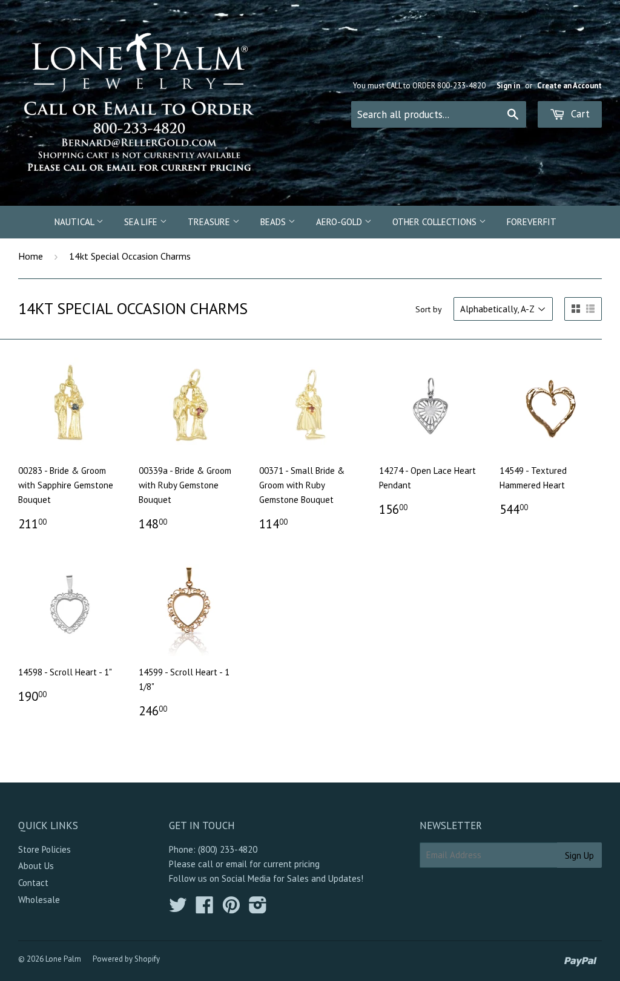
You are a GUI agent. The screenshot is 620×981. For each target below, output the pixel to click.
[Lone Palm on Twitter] (178, 908)
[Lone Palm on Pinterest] (231, 908)
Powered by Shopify (126, 959)
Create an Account (569, 85)
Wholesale (39, 899)
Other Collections (435, 222)
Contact (33, 882)
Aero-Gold (340, 222)
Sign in (508, 85)
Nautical (75, 222)
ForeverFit (531, 222)
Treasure (210, 222)
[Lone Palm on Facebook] (205, 908)
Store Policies (44, 849)
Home (30, 256)
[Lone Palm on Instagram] (258, 908)
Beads (274, 222)
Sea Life (142, 222)
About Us (36, 865)
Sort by (428, 309)
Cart (579, 113)
